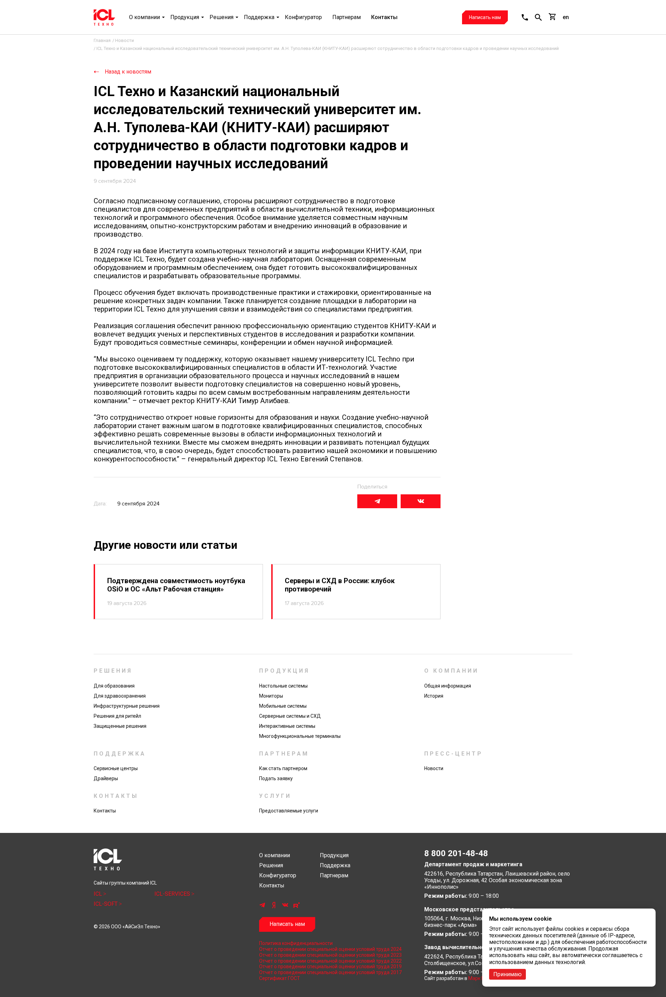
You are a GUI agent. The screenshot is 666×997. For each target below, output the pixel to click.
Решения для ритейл (117, 716)
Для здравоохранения (120, 696)
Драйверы (106, 778)
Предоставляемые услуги (288, 810)
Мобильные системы (283, 706)
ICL (98, 894)
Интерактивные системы (287, 726)
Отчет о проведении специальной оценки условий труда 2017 (330, 972)
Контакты (384, 17)
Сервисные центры (116, 768)
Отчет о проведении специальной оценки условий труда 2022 (330, 961)
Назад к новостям (128, 71)
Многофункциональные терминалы (300, 736)
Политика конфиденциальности (296, 943)
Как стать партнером (283, 768)
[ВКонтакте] (421, 501)
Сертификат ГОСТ (279, 978)
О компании (144, 17)
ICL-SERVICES (172, 894)
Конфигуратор (303, 17)
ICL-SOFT (106, 904)
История (433, 696)
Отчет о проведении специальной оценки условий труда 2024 (330, 949)
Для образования (114, 686)
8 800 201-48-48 (456, 853)
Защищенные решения (120, 726)
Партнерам (346, 17)
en (566, 17)
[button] (524, 17)
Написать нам (485, 17)
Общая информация (447, 686)
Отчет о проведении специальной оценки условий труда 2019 (330, 966)
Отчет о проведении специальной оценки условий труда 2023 (330, 955)
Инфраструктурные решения (127, 706)
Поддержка (259, 17)
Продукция (184, 17)
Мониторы (271, 696)
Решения (221, 17)
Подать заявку (276, 778)
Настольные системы (283, 686)
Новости (433, 768)
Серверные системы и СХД (290, 716)
